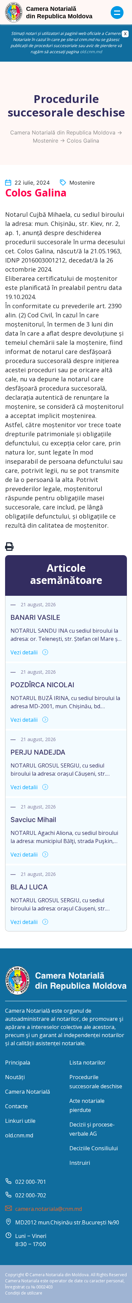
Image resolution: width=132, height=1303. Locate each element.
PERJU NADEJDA (37, 752)
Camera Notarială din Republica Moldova (62, 132)
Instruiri (79, 1163)
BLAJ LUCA (29, 887)
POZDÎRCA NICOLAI (42, 685)
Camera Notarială (27, 1091)
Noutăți (15, 1077)
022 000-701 (30, 1181)
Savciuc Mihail (33, 820)
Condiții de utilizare (23, 1293)
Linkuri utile (20, 1121)
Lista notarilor (87, 1062)
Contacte (16, 1106)
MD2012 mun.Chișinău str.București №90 (67, 1222)
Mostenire (45, 140)
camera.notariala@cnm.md (48, 1209)
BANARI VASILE (35, 617)
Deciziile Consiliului (93, 1148)
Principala (17, 1062)
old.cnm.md (91, 52)
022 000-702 (30, 1195)
